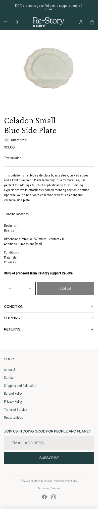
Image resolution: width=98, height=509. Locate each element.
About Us (10, 369)
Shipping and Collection (20, 385)
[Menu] (6, 22)
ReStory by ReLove (42, 480)
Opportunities (13, 417)
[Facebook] (44, 497)
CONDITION (13, 306)
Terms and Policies (49, 488)
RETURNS (12, 329)
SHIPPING (12, 318)
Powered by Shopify (65, 480)
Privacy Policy (13, 401)
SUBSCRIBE (49, 457)
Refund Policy (13, 393)
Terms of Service (15, 409)
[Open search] (16, 22)
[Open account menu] (80, 22)
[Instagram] (54, 497)
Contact (9, 377)
